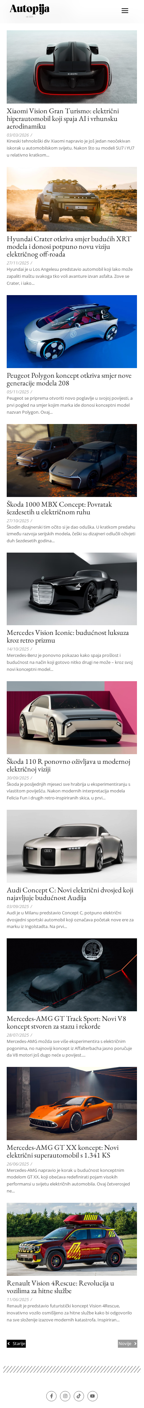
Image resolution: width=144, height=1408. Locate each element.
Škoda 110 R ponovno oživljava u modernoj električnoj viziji (68, 765)
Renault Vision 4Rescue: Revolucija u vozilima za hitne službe (60, 1286)
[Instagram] (65, 1396)
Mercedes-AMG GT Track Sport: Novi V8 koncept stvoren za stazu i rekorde (66, 1022)
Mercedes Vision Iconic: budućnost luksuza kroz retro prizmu (68, 636)
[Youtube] (92, 1396)
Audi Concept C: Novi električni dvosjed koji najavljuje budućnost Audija (70, 893)
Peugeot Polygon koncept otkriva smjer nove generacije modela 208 (69, 379)
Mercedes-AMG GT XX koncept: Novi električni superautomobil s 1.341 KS (63, 1151)
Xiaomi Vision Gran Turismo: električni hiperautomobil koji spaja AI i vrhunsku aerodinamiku (63, 118)
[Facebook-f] (51, 1396)
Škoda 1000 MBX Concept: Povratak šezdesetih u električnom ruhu (59, 508)
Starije (19, 1343)
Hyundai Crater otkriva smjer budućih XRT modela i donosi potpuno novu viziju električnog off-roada (69, 246)
